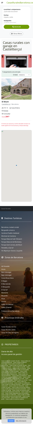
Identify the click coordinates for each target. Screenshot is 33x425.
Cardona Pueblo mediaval (10, 233)
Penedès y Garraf (7, 248)
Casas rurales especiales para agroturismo (14, 371)
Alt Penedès (5, 266)
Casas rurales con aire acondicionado (11, 396)
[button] (16, 165)
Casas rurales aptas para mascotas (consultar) (13, 389)
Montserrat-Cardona (8, 236)
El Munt (5, 101)
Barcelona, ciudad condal (10, 227)
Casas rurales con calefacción (22, 383)
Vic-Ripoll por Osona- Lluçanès (11, 251)
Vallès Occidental (7, 304)
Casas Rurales (6, 209)
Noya (3, 299)
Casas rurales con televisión (8, 394)
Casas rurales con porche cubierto (21, 387)
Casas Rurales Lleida (8, 330)
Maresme (4, 293)
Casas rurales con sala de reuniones (11, 384)
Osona (3, 302)
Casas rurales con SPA (18, 378)
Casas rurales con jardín (18, 367)
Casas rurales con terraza (20, 380)
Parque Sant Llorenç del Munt (11, 245)
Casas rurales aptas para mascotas (10, 392)
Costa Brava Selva (7, 278)
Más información (21, 421)
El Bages (4, 281)
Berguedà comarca (8, 230)
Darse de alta (7, 351)
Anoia (3, 269)
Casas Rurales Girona (8, 327)
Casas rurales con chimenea (16, 386)
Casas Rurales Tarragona (10, 333)
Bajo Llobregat (6, 275)
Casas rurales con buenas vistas (20, 390)
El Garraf (4, 290)
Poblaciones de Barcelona (10, 311)
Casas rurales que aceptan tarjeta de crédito (16, 376)
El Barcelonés (6, 284)
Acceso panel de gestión (11, 354)
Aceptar (11, 421)
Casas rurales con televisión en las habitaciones (14, 373)
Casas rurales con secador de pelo (10, 361)
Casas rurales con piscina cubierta (15, 399)
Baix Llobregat (6, 272)
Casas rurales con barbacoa (19, 375)
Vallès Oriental (6, 307)
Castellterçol (6, 104)
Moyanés (4, 296)
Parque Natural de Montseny (11, 242)
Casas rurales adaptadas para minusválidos (17, 393)
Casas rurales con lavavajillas (21, 370)
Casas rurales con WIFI (23, 394)
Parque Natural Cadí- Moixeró (11, 239)
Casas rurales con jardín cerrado (18, 365)
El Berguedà (5, 287)
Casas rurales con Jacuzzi (19, 368)
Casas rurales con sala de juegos (10, 371)
